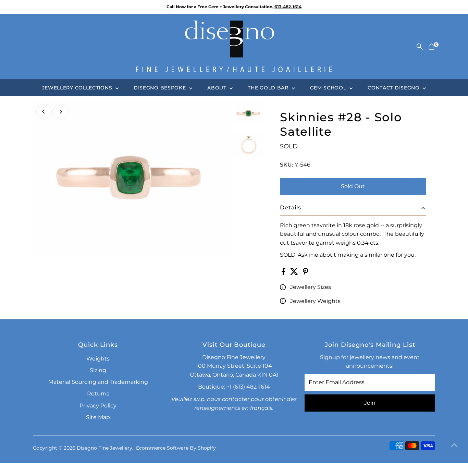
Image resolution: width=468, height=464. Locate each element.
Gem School (329, 88)
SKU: (286, 164)
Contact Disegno (394, 88)
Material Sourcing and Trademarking (98, 382)
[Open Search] (420, 47)
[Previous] (44, 111)
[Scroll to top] (454, 445)
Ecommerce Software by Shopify (176, 448)
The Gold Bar (269, 88)
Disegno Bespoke (160, 88)
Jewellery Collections (78, 88)
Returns (98, 393)
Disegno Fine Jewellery (104, 448)
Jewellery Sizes (310, 287)
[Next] (61, 111)
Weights (98, 358)
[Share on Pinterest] (305, 273)
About (217, 88)
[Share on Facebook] (284, 273)
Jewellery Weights (315, 301)
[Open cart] (431, 47)
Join (369, 403)
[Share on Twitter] (294, 273)
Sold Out (353, 186)
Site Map (98, 417)
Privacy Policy (97, 405)
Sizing (98, 370)
